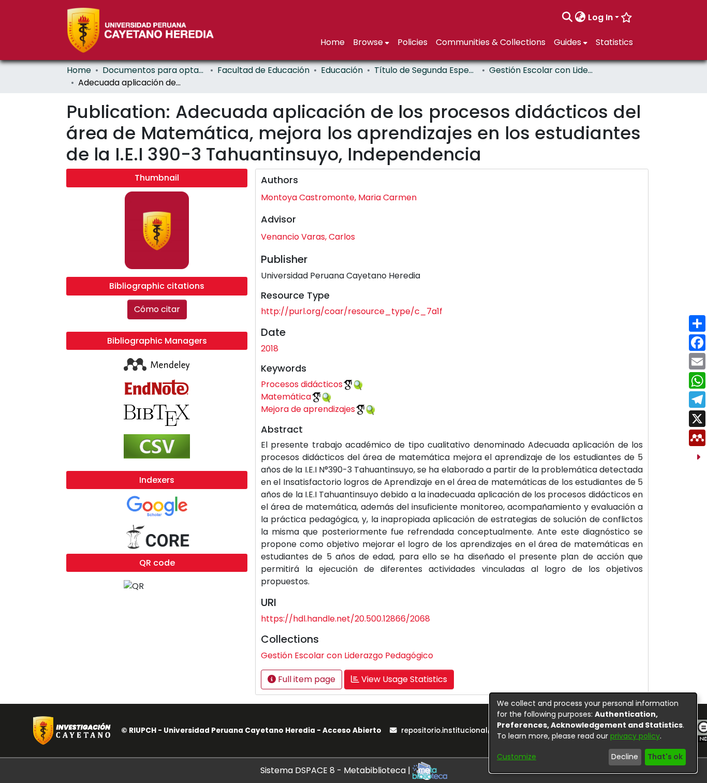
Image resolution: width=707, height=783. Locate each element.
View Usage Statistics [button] (403, 679)
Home (79, 70)
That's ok (665, 756)
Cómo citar (157, 309)
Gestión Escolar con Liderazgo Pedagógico (541, 70)
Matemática (286, 397)
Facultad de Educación (263, 70)
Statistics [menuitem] (614, 42)
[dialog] (593, 733)
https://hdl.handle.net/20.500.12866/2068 (345, 619)
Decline (624, 756)
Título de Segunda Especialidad (426, 70)
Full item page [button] (305, 679)
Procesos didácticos (302, 384)
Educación (342, 70)
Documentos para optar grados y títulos (154, 70)
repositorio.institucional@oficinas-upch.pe (479, 730)
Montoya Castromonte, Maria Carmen (339, 197)
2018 (269, 348)
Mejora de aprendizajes (308, 409)
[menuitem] (580, 17)
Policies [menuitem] (412, 42)
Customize (516, 756)
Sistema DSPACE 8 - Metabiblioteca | (336, 770)
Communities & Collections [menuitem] (491, 42)
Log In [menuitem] (600, 17)
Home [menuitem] (332, 42)
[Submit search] (567, 17)
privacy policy (635, 736)
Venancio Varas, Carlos (308, 237)
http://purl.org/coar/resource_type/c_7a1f (352, 311)
